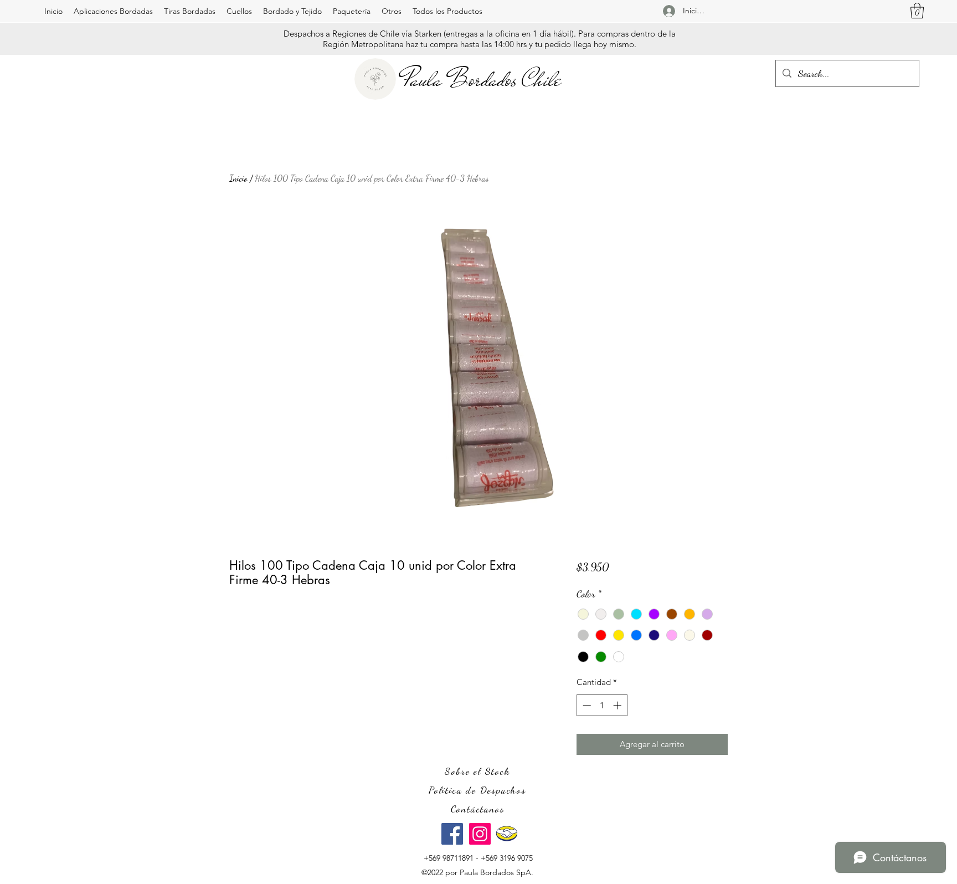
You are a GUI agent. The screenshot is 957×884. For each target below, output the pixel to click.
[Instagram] (480, 834)
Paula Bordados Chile (482, 79)
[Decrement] (585, 705)
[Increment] (618, 705)
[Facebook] (452, 834)
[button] (113, 11)
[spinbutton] (602, 705)
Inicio (238, 178)
